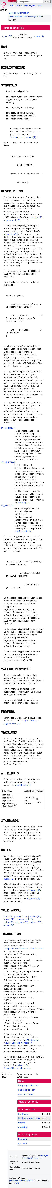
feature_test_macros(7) (23, 137)
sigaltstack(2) (22, 531)
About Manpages (26, 5)
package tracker (26, 1089)
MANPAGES (12, 1)
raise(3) (8, 922)
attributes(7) (23, 785)
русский (22, 1143)
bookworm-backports (18, 17)
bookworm (23, 1114)
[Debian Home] (3, 6)
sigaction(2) (35, 217)
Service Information (19, 12)
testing (21, 1122)
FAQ (39, 5)
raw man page (25, 1094)
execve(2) (23, 502)
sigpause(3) (33, 890)
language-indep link (28, 1085)
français (22, 1139)
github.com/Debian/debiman (21, 1181)
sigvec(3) (7, 36)
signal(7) (9, 925)
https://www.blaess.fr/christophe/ (24, 948)
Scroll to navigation (13, 27)
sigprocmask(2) (12, 220)
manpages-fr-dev (35, 17)
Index (11, 5)
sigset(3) (36, 922)
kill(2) (8, 916)
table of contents (28, 1101)
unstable (22, 1127)
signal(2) (9, 879)
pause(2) (19, 916)
